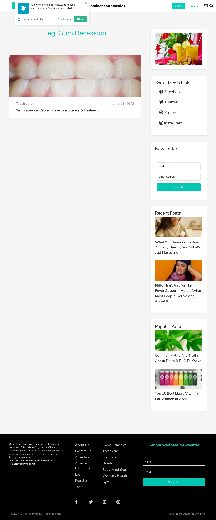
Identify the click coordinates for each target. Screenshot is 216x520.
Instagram (172, 123)
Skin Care (109, 457)
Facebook (172, 92)
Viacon (201, 513)
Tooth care (24, 103)
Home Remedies (114, 445)
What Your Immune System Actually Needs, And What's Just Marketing (178, 247)
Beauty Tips (111, 463)
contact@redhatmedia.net (22, 463)
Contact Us (83, 451)
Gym (106, 482)
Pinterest (172, 112)
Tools (79, 487)
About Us (82, 445)
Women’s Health (115, 476)
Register (194, 5)
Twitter (170, 102)
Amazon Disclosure (82, 466)
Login (178, 5)
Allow (80, 19)
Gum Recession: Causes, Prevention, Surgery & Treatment (57, 110)
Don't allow (64, 19)
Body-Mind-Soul (115, 470)
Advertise (82, 457)
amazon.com (25, 457)
